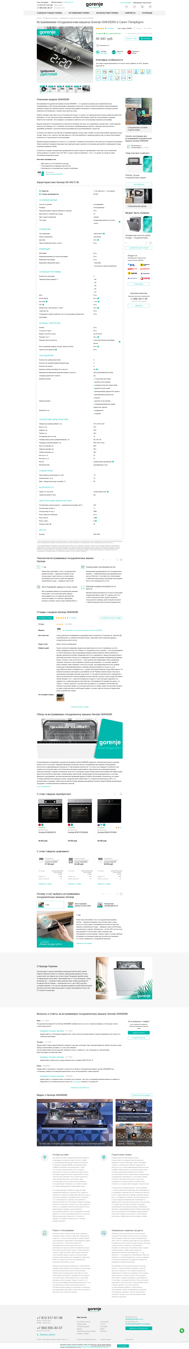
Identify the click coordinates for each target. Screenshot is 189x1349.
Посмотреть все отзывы (111, 618)
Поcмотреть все (138, 1038)
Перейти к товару (45, 884)
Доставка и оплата (83, 1322)
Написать (139, 306)
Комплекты (130, 13)
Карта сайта (129, 1339)
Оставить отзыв (45, 618)
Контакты (103, 1331)
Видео (102, 1329)
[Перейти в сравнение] (134, 7)
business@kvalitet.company (137, 1324)
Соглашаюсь (123, 1346)
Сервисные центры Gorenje (86, 1331)
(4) (120, 827)
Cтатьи (102, 1324)
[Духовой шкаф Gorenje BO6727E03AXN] (79, 811)
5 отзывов (110, 28)
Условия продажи (83, 1326)
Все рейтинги (139, 184)
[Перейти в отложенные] (127, 7)
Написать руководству (138, 1328)
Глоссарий (103, 1326)
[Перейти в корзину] (142, 7)
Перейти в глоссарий (84, 943)
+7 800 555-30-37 (44, 8)
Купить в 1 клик (131, 38)
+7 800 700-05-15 (68, 2)
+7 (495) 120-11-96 (138, 299)
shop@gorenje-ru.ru (134, 1319)
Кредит (79, 1329)
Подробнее (138, 284)
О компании (104, 1322)
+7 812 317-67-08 (44, 5)
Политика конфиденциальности (86, 1339)
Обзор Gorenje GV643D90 (54, 174)
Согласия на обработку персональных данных (95, 1347)
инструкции (76, 1081)
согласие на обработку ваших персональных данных (75, 1346)
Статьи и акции (125, 2)
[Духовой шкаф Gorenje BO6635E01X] (50, 811)
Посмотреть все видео (141, 1095)
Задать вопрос (139, 1033)
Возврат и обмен (83, 1333)
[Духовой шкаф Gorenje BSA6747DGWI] (109, 811)
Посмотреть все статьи (138, 248)
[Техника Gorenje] (94, 5)
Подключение (81, 1324)
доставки (104, 53)
